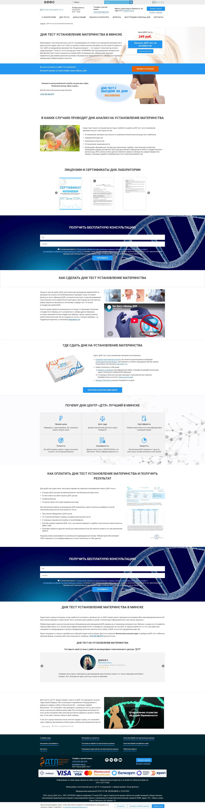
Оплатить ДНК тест (145, 51)
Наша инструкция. (126, 377)
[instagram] (45, 2)
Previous (56, 192)
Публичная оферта (130, 749)
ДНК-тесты (64, 17)
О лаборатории (49, 17)
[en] (158, 2)
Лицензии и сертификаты (49, 743)
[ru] (154, 2)
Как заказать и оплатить (90, 738)
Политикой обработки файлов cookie (130, 249)
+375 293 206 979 (101, 12)
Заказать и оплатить (99, 17)
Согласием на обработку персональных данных (63, 252)
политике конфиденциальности (75, 807)
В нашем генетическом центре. (108, 359)
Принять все (158, 806)
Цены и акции (79, 17)
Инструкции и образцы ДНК (137, 17)
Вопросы (117, 17)
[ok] (50, 2)
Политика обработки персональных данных (138, 738)
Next (148, 192)
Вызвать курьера (155, 12)
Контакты (158, 17)
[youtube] (53, 2)
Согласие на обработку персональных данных (98, 743)
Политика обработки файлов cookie (136, 743)
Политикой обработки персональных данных (96, 249)
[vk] (48, 2)
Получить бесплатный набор (102, 390)
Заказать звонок (156, 9)
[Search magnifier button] (131, 2)
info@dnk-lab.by (128, 11)
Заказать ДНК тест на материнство (145, 44)
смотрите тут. (122, 364)
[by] (162, 2)
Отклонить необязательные (139, 806)
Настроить (121, 806)
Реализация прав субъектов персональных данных (100, 749)
